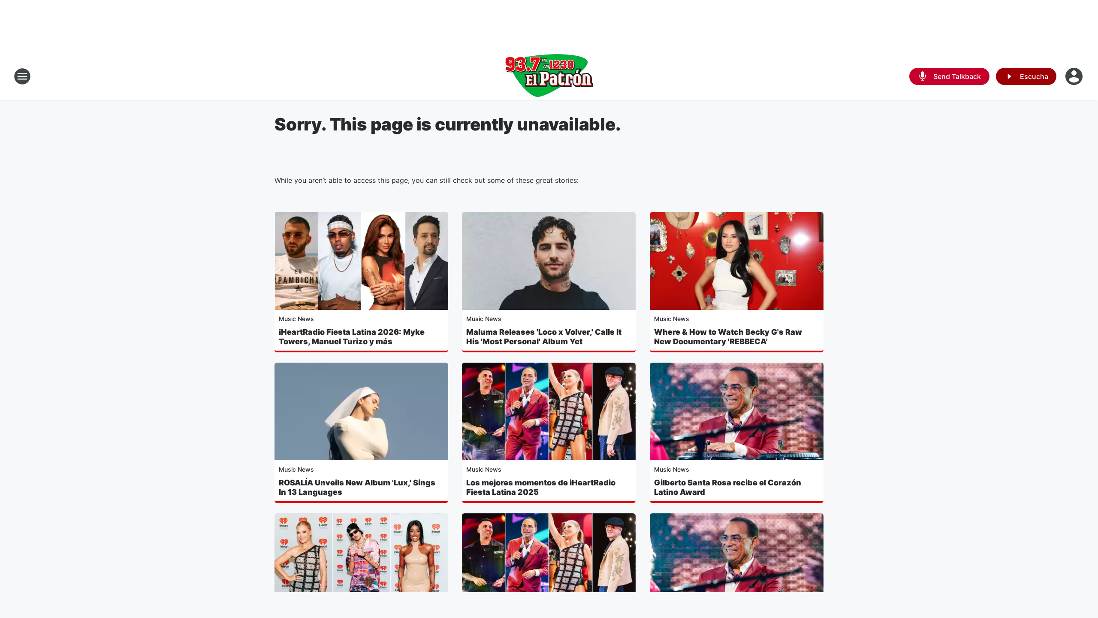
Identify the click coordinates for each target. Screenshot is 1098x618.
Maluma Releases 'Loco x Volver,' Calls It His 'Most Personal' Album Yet (543, 336)
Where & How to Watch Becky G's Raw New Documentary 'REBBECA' (728, 336)
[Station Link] (549, 76)
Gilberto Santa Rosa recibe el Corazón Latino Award (727, 487)
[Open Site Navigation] (22, 76)
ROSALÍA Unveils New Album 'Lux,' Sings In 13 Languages (357, 487)
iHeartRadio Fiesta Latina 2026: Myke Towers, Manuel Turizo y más (352, 336)
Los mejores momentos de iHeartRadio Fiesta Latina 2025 (540, 487)
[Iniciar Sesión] (1074, 76)
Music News (296, 318)
